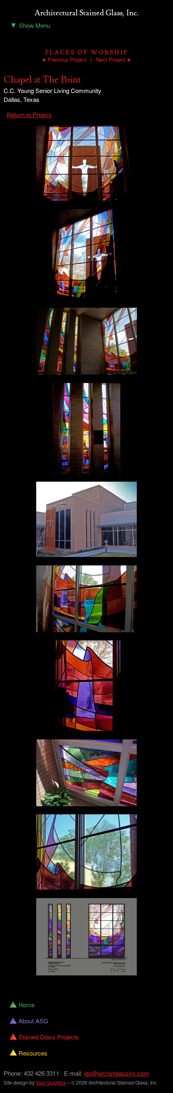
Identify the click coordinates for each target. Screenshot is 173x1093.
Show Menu (30, 24)
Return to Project (29, 114)
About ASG (33, 1020)
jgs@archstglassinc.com (116, 1073)
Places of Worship (86, 52)
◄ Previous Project (63, 59)
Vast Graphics (51, 1082)
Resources (33, 1053)
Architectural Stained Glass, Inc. (86, 13)
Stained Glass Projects (49, 1037)
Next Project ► (114, 59)
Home (27, 1004)
